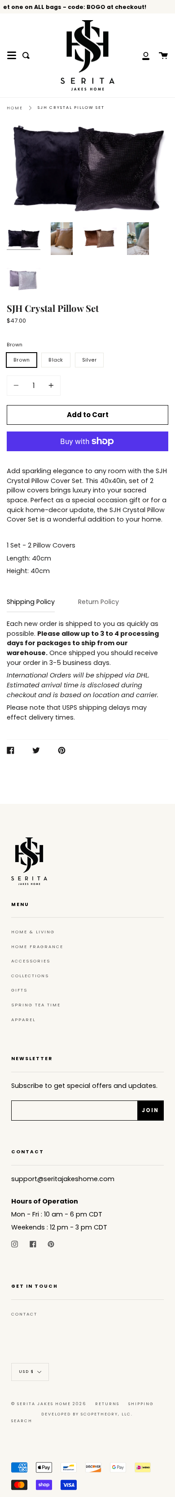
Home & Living (33, 932)
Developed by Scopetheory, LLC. (87, 1414)
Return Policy (98, 601)
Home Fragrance (37, 946)
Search (21, 1421)
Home (15, 108)
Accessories (30, 961)
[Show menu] (11, 55)
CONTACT (24, 1314)
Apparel (23, 1019)
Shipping (141, 1403)
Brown (14, 344)
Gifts (19, 990)
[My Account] (141, 55)
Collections (30, 976)
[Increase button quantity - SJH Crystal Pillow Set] (50, 385)
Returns (107, 1403)
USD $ (26, 1372)
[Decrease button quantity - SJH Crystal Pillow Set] (17, 385)
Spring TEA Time (36, 1005)
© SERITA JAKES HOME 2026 (48, 1403)
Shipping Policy (31, 601)
